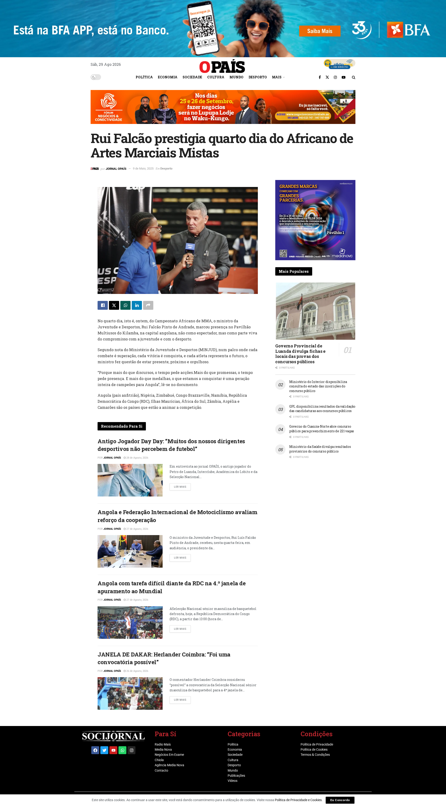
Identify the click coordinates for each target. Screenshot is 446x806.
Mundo (236, 77)
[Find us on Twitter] (327, 77)
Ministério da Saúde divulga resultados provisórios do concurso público (320, 448)
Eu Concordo (340, 800)
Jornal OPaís (116, 168)
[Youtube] (113, 750)
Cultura (215, 77)
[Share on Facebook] (103, 305)
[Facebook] (95, 750)
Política (144, 77)
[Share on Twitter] (114, 305)
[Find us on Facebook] (320, 77)
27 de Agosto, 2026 (137, 528)
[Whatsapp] (122, 750)
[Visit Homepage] (222, 64)
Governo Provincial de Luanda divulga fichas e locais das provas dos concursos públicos (300, 353)
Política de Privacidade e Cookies (298, 800)
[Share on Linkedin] (137, 305)
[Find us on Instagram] (335, 77)
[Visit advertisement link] (223, 110)
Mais (277, 77)
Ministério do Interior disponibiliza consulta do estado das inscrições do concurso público (318, 386)
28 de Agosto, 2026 (137, 457)
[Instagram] (131, 750)
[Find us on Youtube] (343, 77)
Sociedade (192, 77)
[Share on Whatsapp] (125, 305)
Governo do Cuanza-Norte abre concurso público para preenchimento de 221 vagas (321, 428)
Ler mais (182, 485)
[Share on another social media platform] (148, 305)
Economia (167, 77)
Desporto (258, 77)
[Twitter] (104, 750)
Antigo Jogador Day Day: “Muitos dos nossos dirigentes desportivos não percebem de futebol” (171, 445)
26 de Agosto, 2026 (137, 671)
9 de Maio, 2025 (143, 168)
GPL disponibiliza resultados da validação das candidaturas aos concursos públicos (322, 408)
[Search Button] (353, 77)
